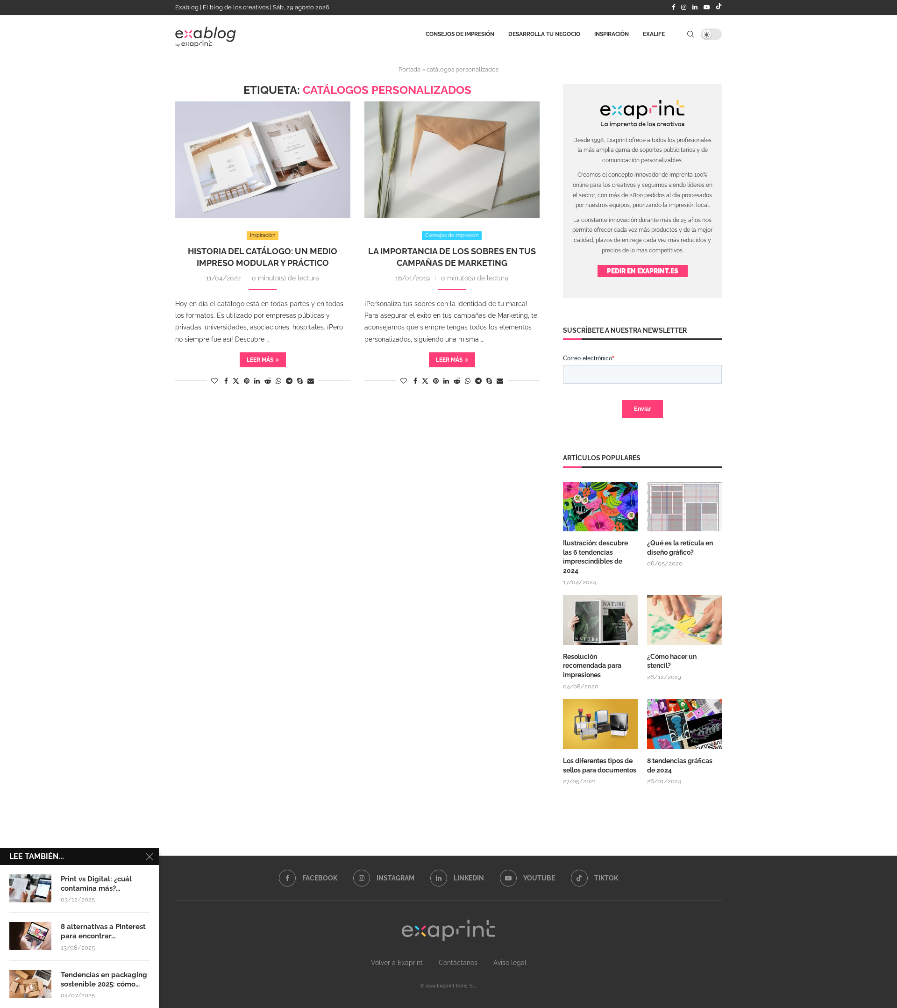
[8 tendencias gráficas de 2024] (684, 724)
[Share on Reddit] (267, 381)
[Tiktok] (719, 7)
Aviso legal (510, 962)
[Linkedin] (695, 7)
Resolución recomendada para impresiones (592, 666)
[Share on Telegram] (289, 381)
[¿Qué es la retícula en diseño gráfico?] (684, 507)
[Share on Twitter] (236, 381)
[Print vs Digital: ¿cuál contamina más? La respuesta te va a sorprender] (30, 888)
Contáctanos (458, 962)
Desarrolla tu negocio (544, 34)
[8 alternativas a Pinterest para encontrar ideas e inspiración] (30, 936)
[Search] (690, 34)
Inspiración (611, 34)
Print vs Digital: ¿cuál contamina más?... (96, 884)
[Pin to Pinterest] (246, 381)
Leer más (260, 360)
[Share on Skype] (300, 381)
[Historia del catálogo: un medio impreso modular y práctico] (262, 159)
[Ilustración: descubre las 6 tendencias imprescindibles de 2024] (600, 507)
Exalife (654, 34)
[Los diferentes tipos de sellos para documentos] (600, 724)
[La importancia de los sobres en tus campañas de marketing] (452, 159)
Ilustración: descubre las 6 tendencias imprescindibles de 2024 (595, 556)
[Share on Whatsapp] (278, 381)
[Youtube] (707, 7)
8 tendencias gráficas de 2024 (679, 765)
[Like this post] (214, 381)
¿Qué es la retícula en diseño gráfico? (680, 547)
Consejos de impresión (460, 34)
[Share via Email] (310, 381)
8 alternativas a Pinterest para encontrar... (103, 931)
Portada (409, 69)
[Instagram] (683, 7)
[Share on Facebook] (226, 381)
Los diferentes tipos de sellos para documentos (599, 765)
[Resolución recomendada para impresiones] (600, 620)
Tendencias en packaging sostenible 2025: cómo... (104, 979)
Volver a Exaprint (397, 962)
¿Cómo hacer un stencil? (672, 661)
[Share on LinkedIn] (257, 381)
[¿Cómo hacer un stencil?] (684, 620)
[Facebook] (673, 7)
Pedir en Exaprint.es (642, 271)
